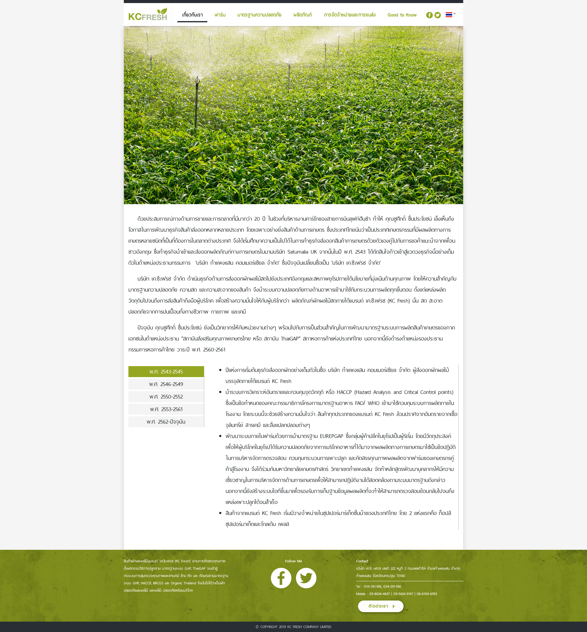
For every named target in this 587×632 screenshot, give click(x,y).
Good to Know (402, 15)
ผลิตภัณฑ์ (303, 15)
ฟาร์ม (220, 15)
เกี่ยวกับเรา (192, 15)
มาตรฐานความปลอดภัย (260, 15)
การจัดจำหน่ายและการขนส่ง (350, 15)
